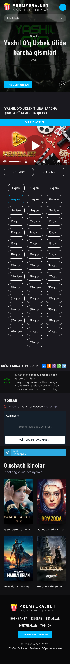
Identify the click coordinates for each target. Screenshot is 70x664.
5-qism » (49, 172)
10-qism (16, 221)
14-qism (35, 232)
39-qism (54, 320)
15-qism (54, 232)
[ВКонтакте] (44, 366)
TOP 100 (45, 625)
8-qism (35, 210)
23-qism (35, 265)
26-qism (35, 276)
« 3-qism (19, 172)
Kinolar (36, 618)
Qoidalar (23, 648)
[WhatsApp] (59, 366)
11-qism (35, 221)
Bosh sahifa (18, 618)
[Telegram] (64, 366)
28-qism (16, 287)
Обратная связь (52, 648)
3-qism (54, 188)
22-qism (16, 265)
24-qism (53, 265)
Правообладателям (35, 634)
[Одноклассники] (49, 366)
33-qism (54, 298)
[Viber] (54, 366)
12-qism (54, 221)
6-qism (54, 199)
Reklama (35, 648)
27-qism (54, 276)
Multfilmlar (28, 625)
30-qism (54, 287)
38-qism (35, 320)
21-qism (54, 254)
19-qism (16, 254)
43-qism (35, 342)
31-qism (16, 298)
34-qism (16, 309)
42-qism (53, 331)
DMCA (12, 648)
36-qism (54, 309)
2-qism (35, 188)
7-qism (16, 210)
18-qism (54, 243)
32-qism (35, 298)
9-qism (54, 210)
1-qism (16, 188)
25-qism (16, 276)
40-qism (16, 331)
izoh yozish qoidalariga (29, 406)
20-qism (35, 254)
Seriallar (53, 618)
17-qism (35, 243)
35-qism (35, 309)
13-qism (16, 232)
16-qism (16, 243)
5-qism (35, 199)
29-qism (35, 287)
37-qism (16, 320)
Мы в (20, 453)
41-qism (35, 331)
